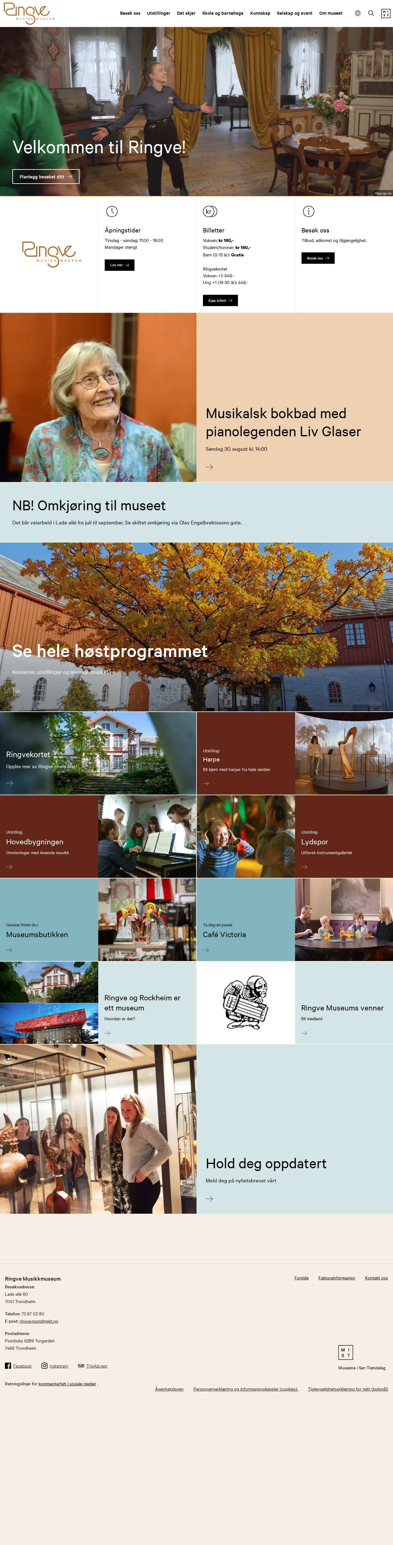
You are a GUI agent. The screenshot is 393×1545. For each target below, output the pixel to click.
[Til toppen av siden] (379, 1538)
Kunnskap (260, 13)
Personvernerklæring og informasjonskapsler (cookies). (245, 1389)
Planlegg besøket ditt (42, 176)
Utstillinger (158, 13)
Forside (301, 1278)
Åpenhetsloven (169, 1389)
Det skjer (186, 13)
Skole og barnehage (222, 13)
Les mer (116, 264)
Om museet (331, 13)
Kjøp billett (217, 300)
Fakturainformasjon (336, 1278)
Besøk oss (130, 13)
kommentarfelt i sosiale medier (67, 1383)
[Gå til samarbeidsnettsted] (362, 1352)
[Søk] (371, 14)
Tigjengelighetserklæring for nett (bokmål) (348, 1389)
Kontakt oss (376, 1278)
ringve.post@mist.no (39, 1321)
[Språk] (358, 13)
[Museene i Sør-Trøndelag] (386, 16)
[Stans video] (384, 181)
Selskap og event (295, 13)
